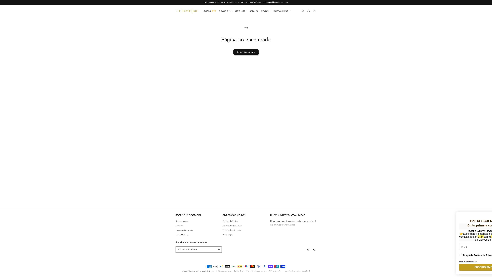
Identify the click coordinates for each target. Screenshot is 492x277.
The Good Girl (193, 271)
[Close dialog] (486, 212)
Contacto (179, 225)
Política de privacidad (232, 230)
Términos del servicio (259, 271)
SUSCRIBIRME (435, 267)
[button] (226, 11)
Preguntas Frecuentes (184, 230)
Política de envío (274, 271)
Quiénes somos (182, 221)
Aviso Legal (227, 234)
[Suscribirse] (219, 249)
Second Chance (182, 234)
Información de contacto (291, 271)
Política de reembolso (224, 271)
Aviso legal (306, 271)
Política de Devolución (232, 225)
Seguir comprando (246, 52)
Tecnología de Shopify (206, 271)
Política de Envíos (230, 221)
